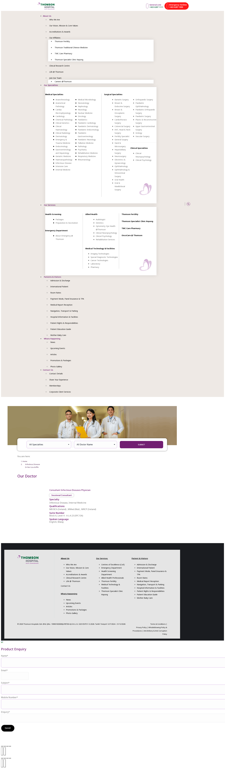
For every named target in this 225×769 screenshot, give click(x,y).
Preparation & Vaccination (67, 223)
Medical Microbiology (87, 99)
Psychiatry (82, 149)
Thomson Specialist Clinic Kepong (137, 221)
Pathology (82, 146)
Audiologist (100, 219)
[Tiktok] (172, 204)
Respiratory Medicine (87, 156)
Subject (5, 682)
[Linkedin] (181, 204)
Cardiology (60, 116)
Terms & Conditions (158, 624)
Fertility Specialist (122, 136)
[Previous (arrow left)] (2, 751)
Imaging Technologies (100, 253)
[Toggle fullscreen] (5, 746)
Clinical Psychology (143, 160)
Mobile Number (9, 697)
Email (4, 670)
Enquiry (5, 712)
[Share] (7, 746)
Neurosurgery (120, 156)
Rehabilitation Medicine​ (88, 153)
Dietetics (100, 223)
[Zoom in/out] (2, 746)
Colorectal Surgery (122, 126)
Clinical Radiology (63, 133)
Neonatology (83, 103)
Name (4, 655)
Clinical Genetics (62, 123)
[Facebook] (166, 204)
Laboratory (95, 263)
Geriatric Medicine (63, 156)
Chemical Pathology (64, 119)
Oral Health (119, 179)
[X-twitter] (178, 204)
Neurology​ (82, 109)
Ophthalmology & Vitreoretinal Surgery (122, 173)
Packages (60, 219)
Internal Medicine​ (63, 169)
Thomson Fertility (130, 214)
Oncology (82, 116)
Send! (8, 728)
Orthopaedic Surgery (144, 99)
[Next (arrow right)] (5, 751)
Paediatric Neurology (87, 139)
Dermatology (61, 136)
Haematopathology (64, 159)
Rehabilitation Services (105, 239)
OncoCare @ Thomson (132, 235)
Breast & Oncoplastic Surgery (120, 113)
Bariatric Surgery (122, 99)
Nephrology (83, 106)
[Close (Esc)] (10, 746)
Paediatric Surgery (143, 116)
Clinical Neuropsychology (106, 233)
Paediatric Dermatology (88, 126)
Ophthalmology (121, 166)
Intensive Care (62, 166)
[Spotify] (175, 204)
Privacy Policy (141, 627)
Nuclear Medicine (85, 113)
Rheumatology (84, 159)
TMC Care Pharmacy (131, 228)
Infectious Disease (63, 163)
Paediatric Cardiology (87, 123)
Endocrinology (62, 146)
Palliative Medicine (85, 143)
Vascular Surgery (142, 136)
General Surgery (121, 139)
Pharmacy (95, 267)
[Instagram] (163, 204)
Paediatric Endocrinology (88, 129)
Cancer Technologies (99, 260)
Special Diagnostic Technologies (104, 257)
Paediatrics (82, 119)
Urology (139, 133)
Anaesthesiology (63, 99)
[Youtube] (169, 204)
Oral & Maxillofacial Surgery (120, 186)
